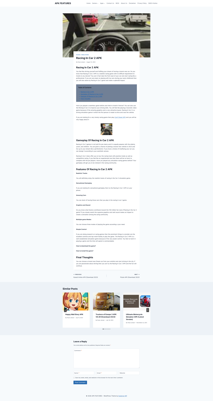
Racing (78, 54)
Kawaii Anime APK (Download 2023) (85, 276)
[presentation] (76, 301)
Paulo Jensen (81, 62)
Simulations (85, 54)
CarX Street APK (120, 117)
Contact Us (110, 3)
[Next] (147, 310)
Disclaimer (132, 3)
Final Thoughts (86, 99)
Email (99, 373)
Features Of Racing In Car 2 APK (91, 96)
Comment (78, 350)
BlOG (117, 3)
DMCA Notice (152, 3)
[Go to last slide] (65, 310)
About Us (124, 3)
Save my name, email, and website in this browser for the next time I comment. (99, 377)
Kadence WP (122, 396)
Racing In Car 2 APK (87, 92)
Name (76, 373)
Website (122, 373)
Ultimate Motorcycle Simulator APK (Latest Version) (135, 316)
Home (89, 3)
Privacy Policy (142, 3)
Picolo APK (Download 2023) (130, 276)
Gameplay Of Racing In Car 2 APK (92, 94)
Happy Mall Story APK (74, 314)
